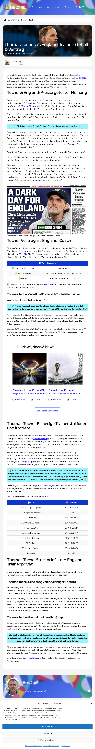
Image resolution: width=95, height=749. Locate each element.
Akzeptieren (47, 726)
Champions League (41, 7)
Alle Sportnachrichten (47, 411)
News (57, 7)
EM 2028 (80, 7)
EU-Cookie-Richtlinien (33, 746)
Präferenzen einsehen (47, 740)
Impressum (66, 746)
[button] (91, 703)
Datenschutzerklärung (51, 746)
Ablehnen (47, 733)
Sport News (13, 20)
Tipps (67, 7)
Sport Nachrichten (31, 658)
